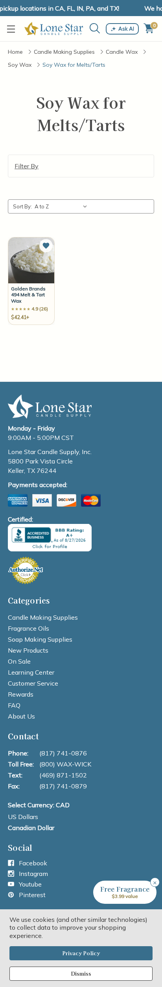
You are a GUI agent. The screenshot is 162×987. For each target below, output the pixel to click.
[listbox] (62, 206)
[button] (46, 245)
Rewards (20, 694)
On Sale (19, 661)
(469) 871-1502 (63, 775)
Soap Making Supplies (40, 639)
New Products (28, 650)
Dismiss (81, 973)
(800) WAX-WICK (65, 764)
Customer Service (33, 683)
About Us (21, 716)
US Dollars (23, 817)
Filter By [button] (27, 166)
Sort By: (22, 206)
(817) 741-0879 (63, 786)
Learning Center (31, 672)
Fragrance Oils (28, 628)
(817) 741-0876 (63, 753)
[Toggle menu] (13, 29)
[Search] (95, 28)
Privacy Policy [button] (81, 953)
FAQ (14, 705)
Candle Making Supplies (43, 617)
